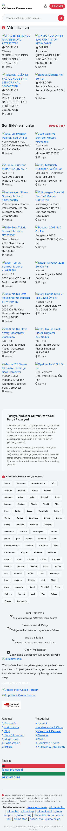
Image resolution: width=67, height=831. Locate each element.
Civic (50, 301)
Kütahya (56, 559)
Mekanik (42, 735)
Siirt (43, 580)
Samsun (31, 580)
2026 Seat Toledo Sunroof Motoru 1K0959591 (13, 247)
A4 (46, 51)
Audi (38, 51)
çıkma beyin (52, 819)
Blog (7, 731)
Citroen (6, 51)
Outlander (57, 172)
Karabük (29, 545)
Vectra (48, 372)
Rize (6, 580)
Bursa (8, 113)
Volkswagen (9, 141)
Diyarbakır (33, 518)
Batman (8, 504)
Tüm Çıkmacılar (14, 735)
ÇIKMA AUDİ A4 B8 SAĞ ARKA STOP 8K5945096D (47, 59)
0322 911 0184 (11, 777)
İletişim (8, 747)
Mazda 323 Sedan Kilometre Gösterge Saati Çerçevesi (14, 383)
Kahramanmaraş (12, 545)
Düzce (47, 518)
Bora (56, 204)
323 (15, 376)
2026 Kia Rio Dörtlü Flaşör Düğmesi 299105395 (47, 348)
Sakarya (18, 580)
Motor (41, 739)
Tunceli (21, 594)
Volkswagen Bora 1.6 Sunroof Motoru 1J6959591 (48, 211)
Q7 (12, 274)
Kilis (19, 559)
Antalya (47, 490)
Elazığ (7, 525)
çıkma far (13, 811)
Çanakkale (43, 511)
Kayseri (24, 552)
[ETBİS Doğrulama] (11, 705)
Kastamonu (9, 552)
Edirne (59, 518)
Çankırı (57, 511)
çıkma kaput (44, 811)
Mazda (6, 376)
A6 (46, 145)
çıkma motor (57, 807)
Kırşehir (7, 559)
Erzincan (20, 525)
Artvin (20, 497)
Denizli (20, 518)
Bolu (6, 511)
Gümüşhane (38, 532)
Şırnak (32, 587)
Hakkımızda (11, 727)
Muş (6, 573)
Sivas (6, 587)
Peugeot (40, 235)
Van (43, 594)
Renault (6, 94)
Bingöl (46, 504)
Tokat (57, 587)
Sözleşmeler (12, 743)
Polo (23, 141)
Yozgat (7, 601)
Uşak (33, 594)
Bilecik (34, 504)
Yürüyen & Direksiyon (51, 747)
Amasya (21, 490)
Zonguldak (22, 601)
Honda (39, 301)
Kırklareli (52, 552)
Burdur (18, 511)
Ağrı (53, 483)
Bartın (57, 497)
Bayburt (21, 504)
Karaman (43, 545)
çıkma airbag (23, 815)
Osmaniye (55, 573)
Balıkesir (44, 497)
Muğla (58, 566)
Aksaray (8, 490)
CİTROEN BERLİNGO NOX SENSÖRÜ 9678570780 (15, 59)
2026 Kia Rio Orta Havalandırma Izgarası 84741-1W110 (16, 313)
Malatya (8, 566)
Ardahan (8, 497)
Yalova (54, 594)
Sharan (24, 204)
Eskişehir (48, 525)
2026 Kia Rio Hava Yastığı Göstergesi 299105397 (13, 348)
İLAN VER (58, 6)
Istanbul (42, 538)
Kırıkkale (38, 552)
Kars (56, 545)
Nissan (39, 270)
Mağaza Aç (11, 739)
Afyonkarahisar (38, 483)
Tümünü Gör (56, 125)
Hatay (8, 67)
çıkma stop (20, 819)
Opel (38, 372)
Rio (11, 305)
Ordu (42, 573)
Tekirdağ (45, 587)
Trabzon (8, 594)
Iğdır (18, 538)
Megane (53, 86)
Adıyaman (21, 483)
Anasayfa (10, 723)
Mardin (34, 566)
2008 (52, 235)
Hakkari (54, 532)
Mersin (46, 566)
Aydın (32, 497)
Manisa (21, 566)
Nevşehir (18, 573)
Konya (41, 67)
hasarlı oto (36, 819)
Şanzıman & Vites (48, 743)
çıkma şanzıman (37, 807)
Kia (4, 305)
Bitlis (57, 504)
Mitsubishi (41, 172)
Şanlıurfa (19, 587)
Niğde (31, 573)
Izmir (54, 538)
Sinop (53, 580)
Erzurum (34, 525)
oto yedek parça (44, 815)
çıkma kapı (27, 811)
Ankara (35, 490)
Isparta (29, 538)
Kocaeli (30, 559)
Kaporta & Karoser (49, 731)
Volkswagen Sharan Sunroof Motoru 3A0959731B (14, 211)
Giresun (23, 532)
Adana (41, 98)
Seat (4, 239)
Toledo (15, 239)
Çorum (7, 518)
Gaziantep (9, 532)
